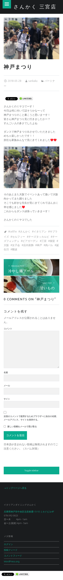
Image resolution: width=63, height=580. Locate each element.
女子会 (16, 245)
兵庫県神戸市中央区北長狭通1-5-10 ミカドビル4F (29, 511)
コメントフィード (13, 555)
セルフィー (18, 236)
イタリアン (40, 231)
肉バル (49, 245)
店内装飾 (28, 245)
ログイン (8, 544)
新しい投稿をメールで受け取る (22, 426)
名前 (6, 372)
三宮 (44, 240)
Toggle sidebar (31, 470)
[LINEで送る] (26, 98)
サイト (7, 399)
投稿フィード (10, 550)
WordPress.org (11, 561)
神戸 (39, 245)
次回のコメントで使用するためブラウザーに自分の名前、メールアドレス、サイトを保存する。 (31, 418)
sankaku (32, 80)
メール (7, 385)
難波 (14, 249)
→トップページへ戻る (15, 488)
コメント (8, 328)
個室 (52, 240)
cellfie (13, 231)
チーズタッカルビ (38, 236)
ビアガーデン (30, 240)
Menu (7, 4)
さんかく (25, 231)
